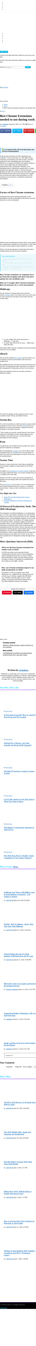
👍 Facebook (29, 592)
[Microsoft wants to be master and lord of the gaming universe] (20, 971)
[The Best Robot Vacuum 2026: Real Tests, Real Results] (20, 1149)
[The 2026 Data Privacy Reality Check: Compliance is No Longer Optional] (20, 842)
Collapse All (18, 1066)
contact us (8, 484)
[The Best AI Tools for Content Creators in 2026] (20, 757)
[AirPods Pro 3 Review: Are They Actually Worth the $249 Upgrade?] (20, 729)
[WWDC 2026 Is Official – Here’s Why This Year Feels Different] (20, 912)
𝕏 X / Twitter (17, 592)
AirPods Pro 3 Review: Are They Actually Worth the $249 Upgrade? (18, 744)
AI (4, 33)
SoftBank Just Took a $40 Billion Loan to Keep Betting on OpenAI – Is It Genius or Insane (19, 894)
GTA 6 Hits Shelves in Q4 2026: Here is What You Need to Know (19, 800)
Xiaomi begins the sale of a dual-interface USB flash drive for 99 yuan (18, 955)
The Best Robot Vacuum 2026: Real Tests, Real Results (18, 1163)
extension (8, 295)
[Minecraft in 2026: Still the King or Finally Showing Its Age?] (20, 1179)
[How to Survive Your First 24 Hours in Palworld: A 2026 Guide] (20, 1209)
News (15, 866)
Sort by (25, 1067)
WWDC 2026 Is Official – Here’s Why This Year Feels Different (19, 925)
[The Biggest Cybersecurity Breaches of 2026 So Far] (20, 813)
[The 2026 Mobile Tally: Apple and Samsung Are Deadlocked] (20, 1120)
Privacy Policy (8, 6)
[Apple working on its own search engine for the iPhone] (20, 1031)
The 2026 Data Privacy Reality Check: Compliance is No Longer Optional (19, 857)
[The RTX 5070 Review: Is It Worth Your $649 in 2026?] (20, 1090)
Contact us (7, 9)
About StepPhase (9, 4)
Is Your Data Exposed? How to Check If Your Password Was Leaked (19, 716)
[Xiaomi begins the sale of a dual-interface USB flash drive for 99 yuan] (20, 942)
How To (6, 40)
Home (6, 2)
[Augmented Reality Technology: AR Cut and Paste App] (20, 1001)
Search (28, 67)
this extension (18, 358)
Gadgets (6, 42)
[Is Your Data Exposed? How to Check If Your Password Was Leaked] (20, 701)
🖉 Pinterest (6, 592)
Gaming (6, 37)
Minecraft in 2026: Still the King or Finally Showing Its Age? (17, 1192)
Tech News (7, 35)
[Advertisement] (18, 221)
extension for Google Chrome (19, 471)
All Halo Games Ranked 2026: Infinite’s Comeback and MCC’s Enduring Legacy (19, 1253)
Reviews (6, 38)
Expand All (9, 1066)
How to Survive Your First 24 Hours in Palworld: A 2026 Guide (19, 1222)
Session (25, 425)
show (10, 185)
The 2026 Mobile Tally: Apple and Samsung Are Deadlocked (17, 1133)
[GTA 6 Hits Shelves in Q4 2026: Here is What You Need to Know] (20, 785)
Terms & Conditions (10, 7)
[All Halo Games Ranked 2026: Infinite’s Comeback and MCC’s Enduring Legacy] (20, 1239)
